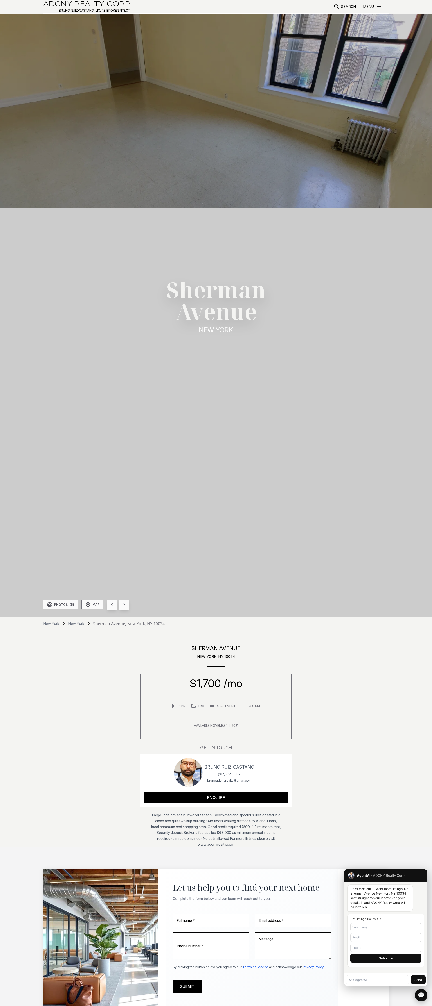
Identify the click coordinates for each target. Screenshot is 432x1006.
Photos (64, 604)
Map (95, 604)
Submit (187, 986)
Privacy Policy (313, 967)
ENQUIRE (216, 797)
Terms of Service (255, 967)
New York (51, 623)
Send (418, 980)
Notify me (386, 958)
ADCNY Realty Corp (86, 4)
